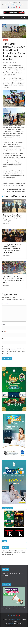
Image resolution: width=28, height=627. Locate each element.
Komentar (5, 304)
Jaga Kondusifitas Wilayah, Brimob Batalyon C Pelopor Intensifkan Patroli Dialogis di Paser (13, 279)
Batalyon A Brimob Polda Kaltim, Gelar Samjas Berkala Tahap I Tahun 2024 (14, 184)
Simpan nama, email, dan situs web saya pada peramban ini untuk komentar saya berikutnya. (13, 351)
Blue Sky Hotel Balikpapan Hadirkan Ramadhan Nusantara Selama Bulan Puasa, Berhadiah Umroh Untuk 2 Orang (12, 249)
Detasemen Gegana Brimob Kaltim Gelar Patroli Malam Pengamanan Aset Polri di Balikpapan (12, 218)
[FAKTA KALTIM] (3, 17)
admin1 (14, 62)
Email (4, 331)
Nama (4, 324)
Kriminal (5, 40)
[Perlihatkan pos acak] (24, 17)
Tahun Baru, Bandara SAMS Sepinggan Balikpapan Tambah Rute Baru (14, 190)
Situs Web (4, 339)
